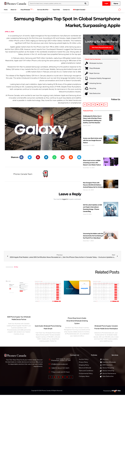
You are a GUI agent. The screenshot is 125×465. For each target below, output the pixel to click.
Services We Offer (42, 9)
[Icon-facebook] (85, 104)
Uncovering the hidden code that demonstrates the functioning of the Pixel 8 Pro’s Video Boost (93, 236)
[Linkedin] (101, 104)
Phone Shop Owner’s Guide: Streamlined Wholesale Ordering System (77, 320)
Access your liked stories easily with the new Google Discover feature (92, 140)
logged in (65, 199)
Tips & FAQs (56, 9)
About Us (13, 9)
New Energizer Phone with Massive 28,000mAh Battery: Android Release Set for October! (93, 185)
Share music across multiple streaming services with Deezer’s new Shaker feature (92, 163)
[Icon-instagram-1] (93, 104)
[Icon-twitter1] (89, 104)
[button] (21, 157)
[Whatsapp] (106, 104)
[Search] (85, 3)
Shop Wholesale (27, 9)
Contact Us (66, 9)
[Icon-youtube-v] (97, 104)
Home (6, 9)
